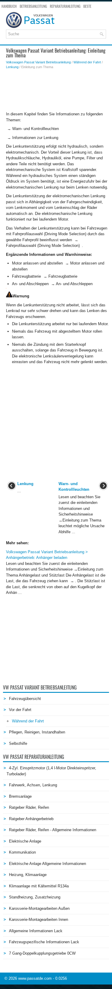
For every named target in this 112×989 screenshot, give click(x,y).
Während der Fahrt (87, 62)
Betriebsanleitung (33, 6)
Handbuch (9, 6)
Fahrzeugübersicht (25, 698)
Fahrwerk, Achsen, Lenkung (33, 785)
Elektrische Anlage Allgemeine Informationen (47, 863)
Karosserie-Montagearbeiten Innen (38, 919)
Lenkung (12, 67)
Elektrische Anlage (25, 841)
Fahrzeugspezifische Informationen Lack (44, 942)
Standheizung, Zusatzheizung (34, 897)
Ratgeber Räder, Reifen (29, 807)
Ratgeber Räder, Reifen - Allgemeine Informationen (52, 830)
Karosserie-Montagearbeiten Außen (39, 908)
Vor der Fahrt (20, 709)
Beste (87, 6)
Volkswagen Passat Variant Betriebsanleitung (38, 62)
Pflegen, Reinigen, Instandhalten (37, 732)
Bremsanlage (20, 796)
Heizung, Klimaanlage (28, 874)
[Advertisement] (57, 90)
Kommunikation (22, 852)
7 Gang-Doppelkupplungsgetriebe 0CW (42, 953)
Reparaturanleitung (65, 6)
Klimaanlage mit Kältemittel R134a (39, 886)
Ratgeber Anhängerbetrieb (31, 819)
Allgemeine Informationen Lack (35, 931)
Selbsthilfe (18, 743)
